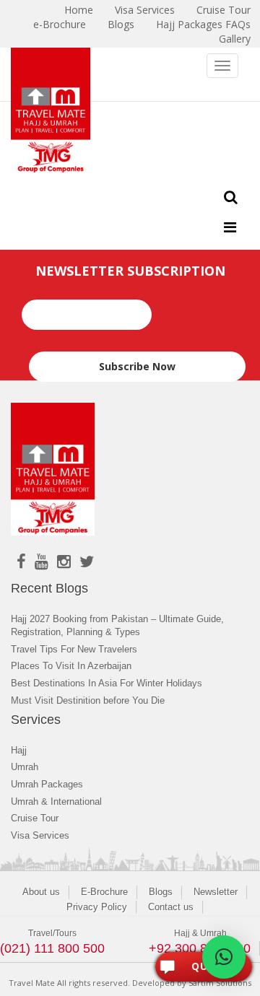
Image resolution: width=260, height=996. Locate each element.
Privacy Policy (96, 906)
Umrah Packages (47, 784)
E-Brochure (104, 891)
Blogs (121, 24)
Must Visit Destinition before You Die (88, 700)
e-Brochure (59, 24)
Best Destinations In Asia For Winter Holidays (106, 683)
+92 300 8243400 (200, 948)
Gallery (235, 38)
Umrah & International (56, 801)
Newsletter (216, 891)
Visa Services (40, 835)
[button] (224, 957)
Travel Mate (32, 982)
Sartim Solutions (219, 982)
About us (41, 891)
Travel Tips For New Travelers (74, 649)
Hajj (19, 750)
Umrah (24, 766)
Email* (39, 292)
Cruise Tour (34, 818)
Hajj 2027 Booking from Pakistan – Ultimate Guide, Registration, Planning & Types (117, 625)
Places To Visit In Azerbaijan (71, 665)
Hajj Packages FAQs (203, 24)
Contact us (171, 906)
